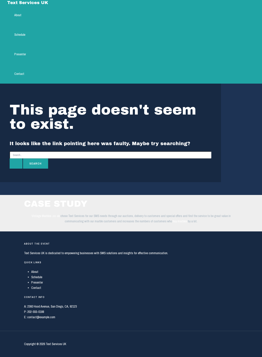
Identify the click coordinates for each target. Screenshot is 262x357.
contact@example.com (41, 317)
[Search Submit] (16, 163)
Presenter (20, 54)
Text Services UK (27, 2)
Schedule (19, 34)
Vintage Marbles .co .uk (46, 216)
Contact (19, 74)
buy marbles (180, 221)
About (17, 15)
